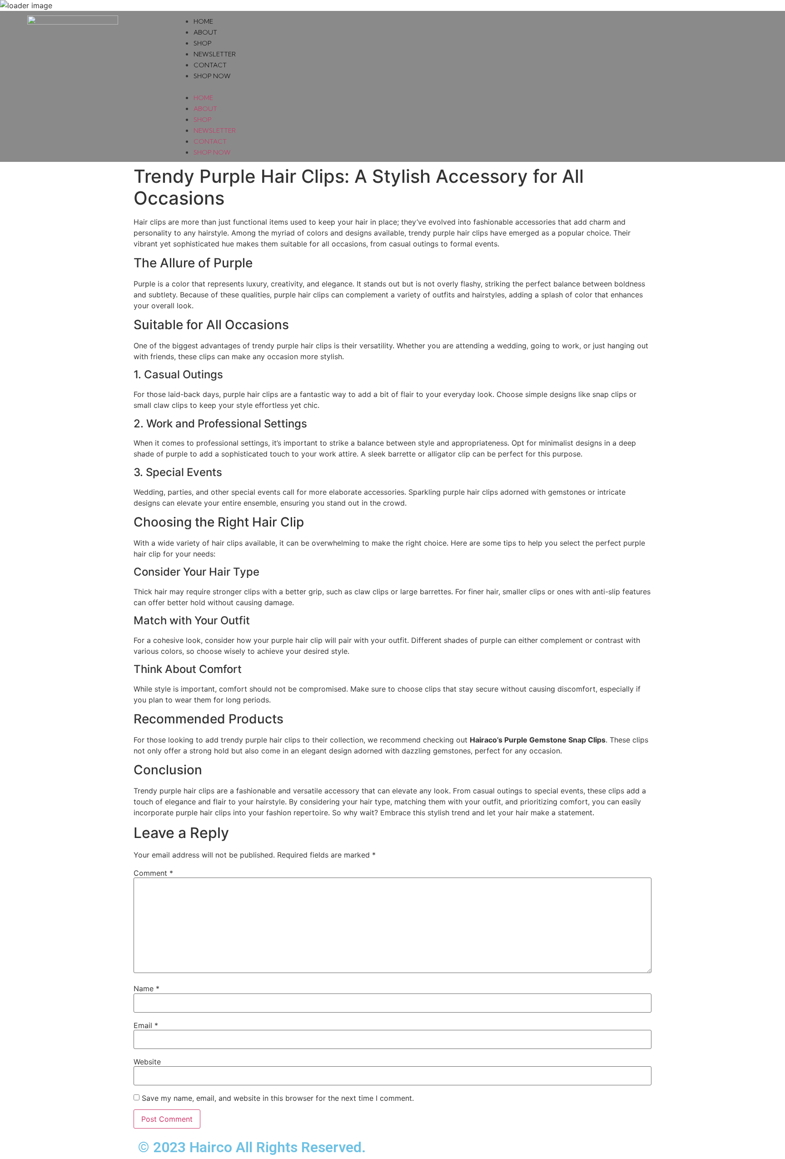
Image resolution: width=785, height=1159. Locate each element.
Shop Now (212, 76)
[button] (447, 86)
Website (147, 1061)
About (205, 32)
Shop (203, 43)
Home (203, 21)
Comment (153, 873)
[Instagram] (741, 86)
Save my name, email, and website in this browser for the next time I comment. (278, 1098)
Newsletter (215, 54)
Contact (210, 65)
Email (146, 1025)
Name (146, 988)
